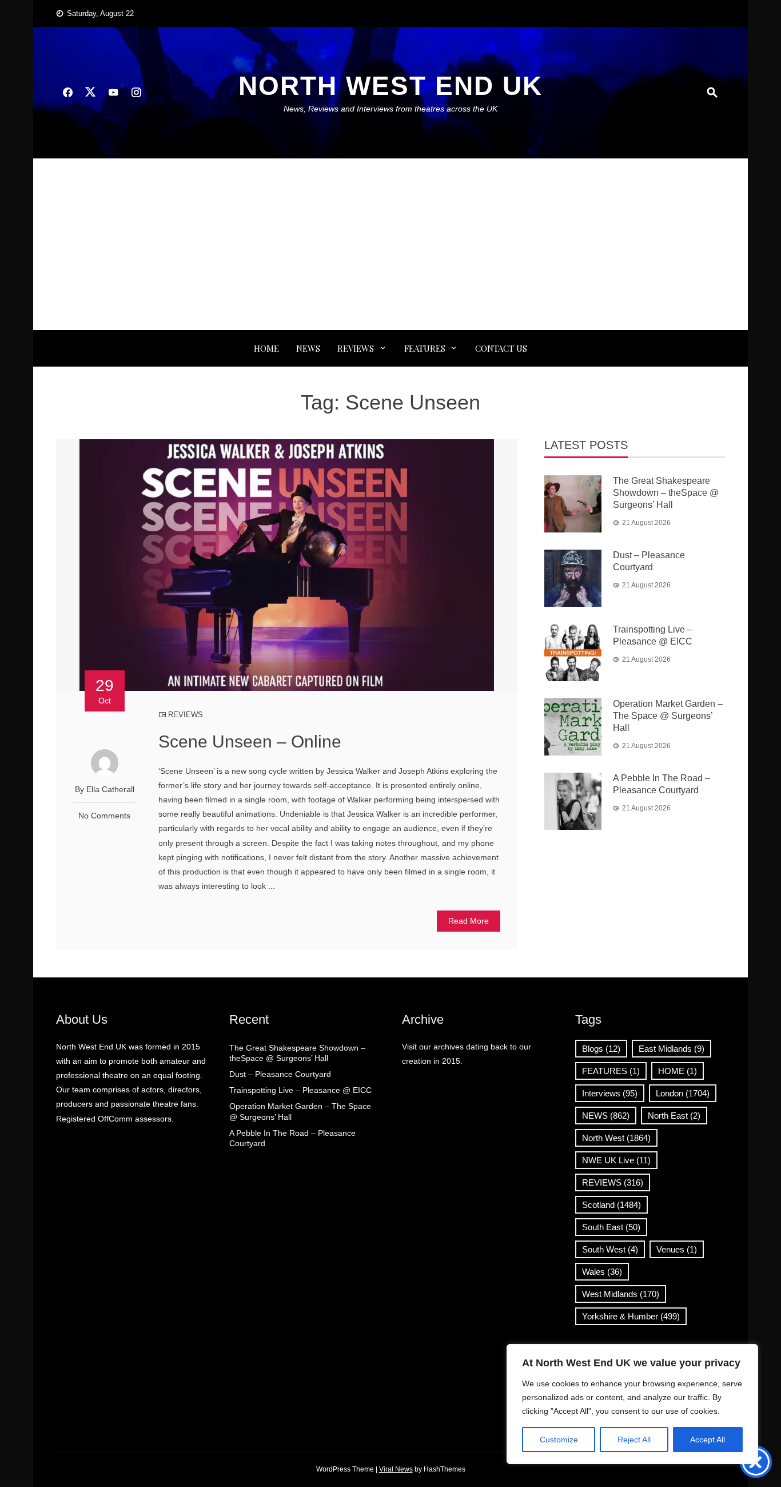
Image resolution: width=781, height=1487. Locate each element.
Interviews (609, 1093)
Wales (602, 1272)
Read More (468, 920)
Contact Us (501, 348)
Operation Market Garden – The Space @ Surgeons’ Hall (668, 716)
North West (616, 1138)
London (683, 1093)
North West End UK (390, 86)
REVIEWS (355, 348)
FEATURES (424, 348)
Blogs (601, 1048)
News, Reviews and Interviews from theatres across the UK (390, 108)
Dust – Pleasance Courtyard (280, 1074)
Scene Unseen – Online (249, 741)
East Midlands (671, 1048)
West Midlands (620, 1294)
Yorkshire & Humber (631, 1316)
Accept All (707, 1439)
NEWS (308, 348)
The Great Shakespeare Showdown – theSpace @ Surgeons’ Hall (666, 493)
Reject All (634, 1439)
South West (610, 1249)
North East (674, 1115)
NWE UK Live (616, 1160)
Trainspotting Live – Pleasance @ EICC (300, 1090)
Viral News (396, 1469)
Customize (559, 1439)
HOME (677, 1071)
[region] (632, 1404)
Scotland (611, 1205)
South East (611, 1227)
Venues (676, 1249)
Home (266, 348)
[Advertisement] (390, 244)
